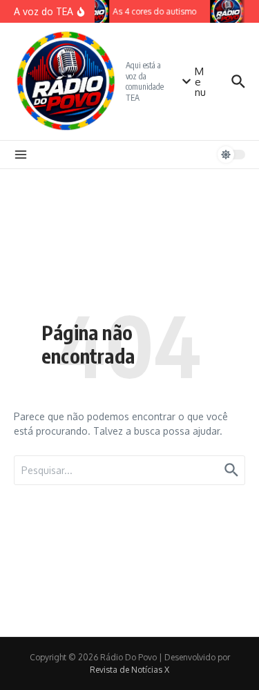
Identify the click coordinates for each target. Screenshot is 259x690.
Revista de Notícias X (129, 669)
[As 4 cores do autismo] (227, 11)
